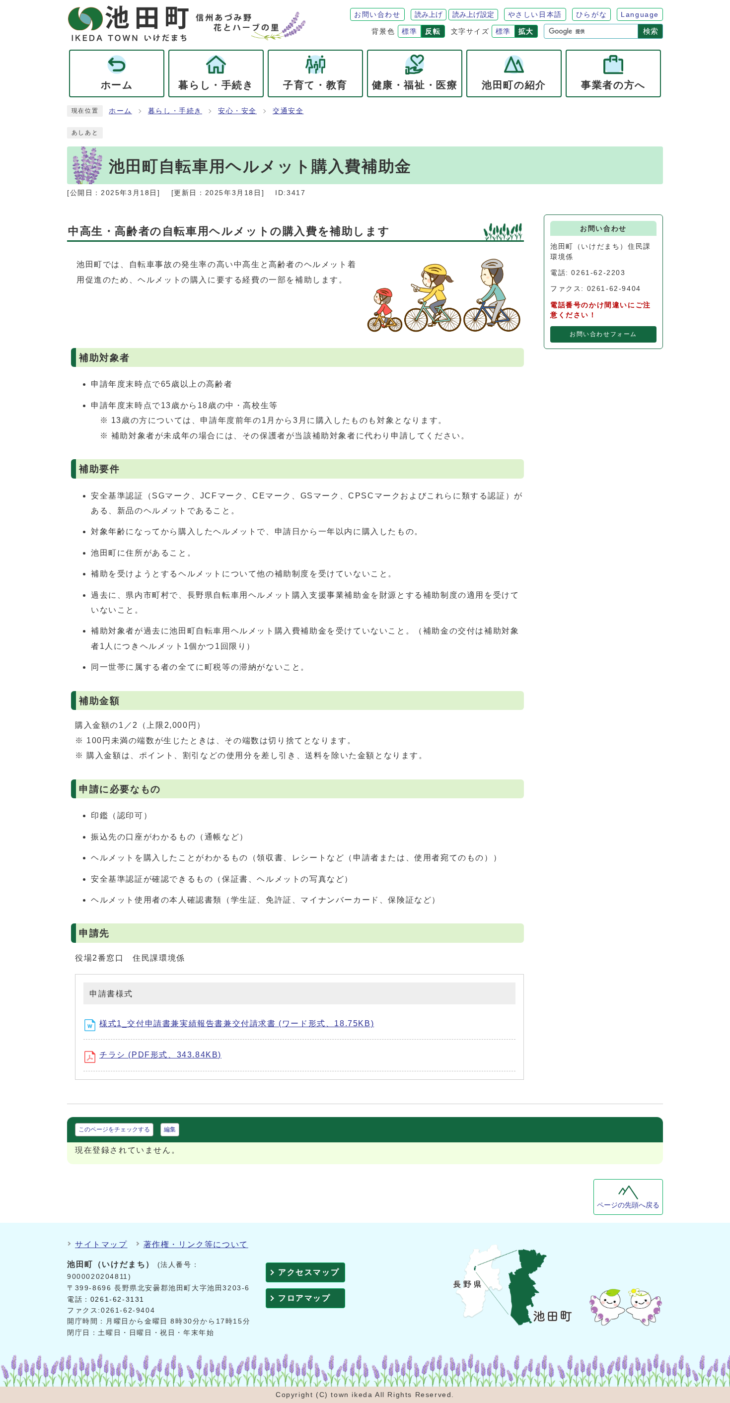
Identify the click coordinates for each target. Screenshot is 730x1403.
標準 (409, 31)
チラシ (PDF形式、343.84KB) (160, 1055)
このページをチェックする (114, 1129)
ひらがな (591, 14)
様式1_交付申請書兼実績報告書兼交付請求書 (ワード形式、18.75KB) (236, 1023)
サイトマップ (101, 1244)
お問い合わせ (377, 14)
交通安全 (288, 111)
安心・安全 (237, 111)
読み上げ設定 (473, 14)
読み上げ (428, 14)
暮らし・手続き (175, 111)
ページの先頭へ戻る (628, 1205)
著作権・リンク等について (196, 1244)
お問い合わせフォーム (603, 334)
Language (640, 14)
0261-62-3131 (117, 1299)
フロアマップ (304, 1298)
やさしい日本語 (535, 14)
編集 (170, 1129)
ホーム (120, 111)
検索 (650, 31)
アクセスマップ (308, 1272)
